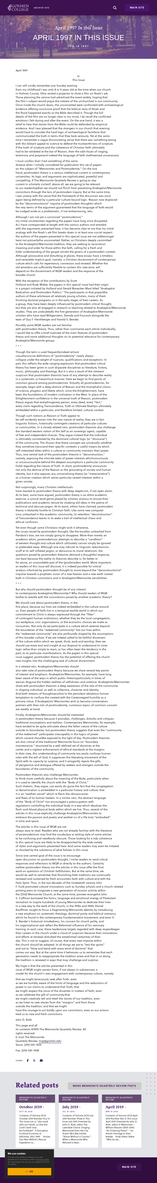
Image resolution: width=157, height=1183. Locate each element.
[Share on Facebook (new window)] (28, 1060)
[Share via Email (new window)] (41, 1060)
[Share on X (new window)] (34, 1060)
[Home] (18, 7)
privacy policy (43, 1159)
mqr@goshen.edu (50, 1041)
